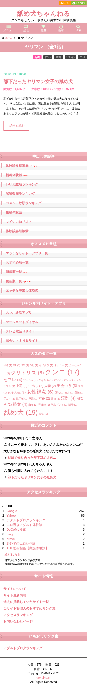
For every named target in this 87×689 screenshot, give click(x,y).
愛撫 (79, 392)
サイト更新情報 (14, 595)
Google (11, 511)
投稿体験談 (14, 212)
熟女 (20, 404)
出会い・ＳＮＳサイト (22, 340)
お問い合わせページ (18, 621)
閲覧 (58, 57)
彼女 (69, 392)
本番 (44, 398)
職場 (72, 404)
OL (16, 365)
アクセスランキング (18, 615)
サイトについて (14, 589)
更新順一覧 (18, 281)
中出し (36, 386)
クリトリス (27, 372)
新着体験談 (17, 175)
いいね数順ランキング (22, 184)
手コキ (9, 398)
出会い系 (67, 385)
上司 (22, 386)
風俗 (43, 413)
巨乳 (59, 392)
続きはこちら (12, 554)
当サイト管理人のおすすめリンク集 (29, 608)
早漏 (33, 398)
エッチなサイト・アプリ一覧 (27, 253)
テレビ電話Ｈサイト (20, 331)
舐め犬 (20, 412)
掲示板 (22, 398)
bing (9, 534)
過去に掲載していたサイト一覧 (26, 602)
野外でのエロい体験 (21, 543)
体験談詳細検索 (17, 231)
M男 (7, 365)
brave (10, 539)
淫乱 (68, 398)
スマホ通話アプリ (19, 312)
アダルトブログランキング (25, 520)
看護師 (44, 404)
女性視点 (40, 391)
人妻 (50, 386)
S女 (34, 365)
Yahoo (11, 515)
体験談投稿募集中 (21, 165)
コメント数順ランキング (24, 203)
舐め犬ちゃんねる (43, 13)
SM (25, 365)
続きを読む (17, 125)
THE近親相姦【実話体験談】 (27, 548)
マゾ (58, 380)
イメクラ (46, 365)
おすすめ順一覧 (17, 262)
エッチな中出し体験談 (22, 290)
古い (48, 57)
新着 (37, 57)
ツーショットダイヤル (22, 322)
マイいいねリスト (19, 221)
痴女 (32, 404)
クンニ (62, 372)
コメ (82, 57)
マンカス (71, 380)
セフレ (12, 379)
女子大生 (17, 392)
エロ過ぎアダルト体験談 (24, 525)
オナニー (61, 365)
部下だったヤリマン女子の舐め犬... (33, 477)
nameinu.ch (43, 677)
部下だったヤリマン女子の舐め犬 (38, 81)
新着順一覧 (17, 272)
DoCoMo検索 (16, 529)
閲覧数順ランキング (20, 193)
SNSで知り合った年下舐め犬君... (32, 457)
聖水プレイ (59, 404)
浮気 (55, 398)
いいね (70, 57)
